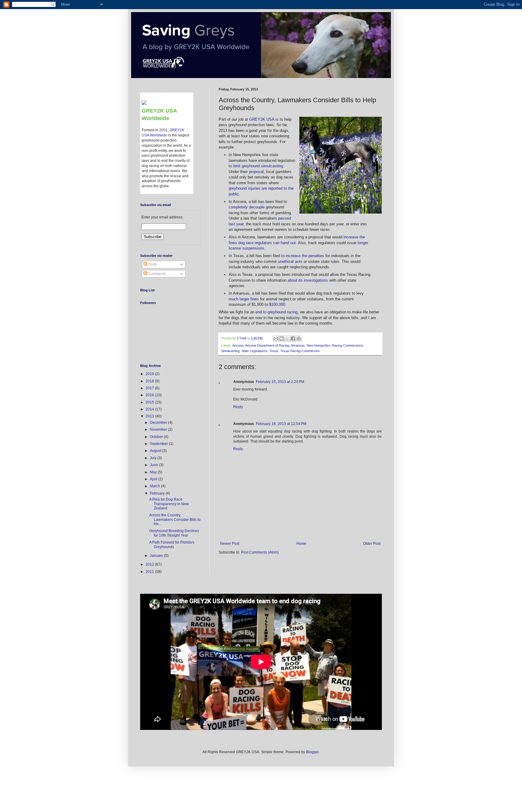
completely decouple (247, 207)
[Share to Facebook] (293, 338)
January (157, 556)
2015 (150, 402)
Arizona (237, 345)
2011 (150, 572)
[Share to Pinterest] (299, 338)
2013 (150, 416)
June (154, 465)
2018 (150, 381)
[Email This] (276, 338)
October (157, 437)
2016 (150, 395)
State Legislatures (254, 351)
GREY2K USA (261, 119)
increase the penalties (305, 255)
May (154, 472)
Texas (274, 351)
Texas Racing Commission (300, 351)
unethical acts (290, 261)
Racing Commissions (347, 345)
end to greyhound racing (277, 312)
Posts (152, 264)
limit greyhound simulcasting (258, 166)
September (159, 444)
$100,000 (277, 304)
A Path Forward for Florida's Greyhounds (171, 544)
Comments (156, 274)
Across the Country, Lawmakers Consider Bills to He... (175, 519)
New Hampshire (318, 345)
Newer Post (229, 543)
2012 (150, 564)
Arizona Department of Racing (267, 345)
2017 (150, 388)
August (156, 451)
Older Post (371, 543)
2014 (150, 409)
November (159, 429)
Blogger (312, 752)
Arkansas (298, 345)
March (155, 486)
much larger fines (244, 299)
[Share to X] (287, 338)
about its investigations (308, 280)
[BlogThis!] (282, 338)
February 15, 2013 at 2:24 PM (280, 382)
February (158, 493)
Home (301, 543)
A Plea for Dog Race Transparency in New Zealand (169, 503)
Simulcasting (230, 351)
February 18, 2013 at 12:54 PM (281, 424)
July (153, 458)
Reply (238, 407)
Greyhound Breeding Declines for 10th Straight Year (174, 533)
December (159, 422)
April (154, 479)
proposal (256, 171)
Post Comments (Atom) (260, 552)
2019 (150, 374)
